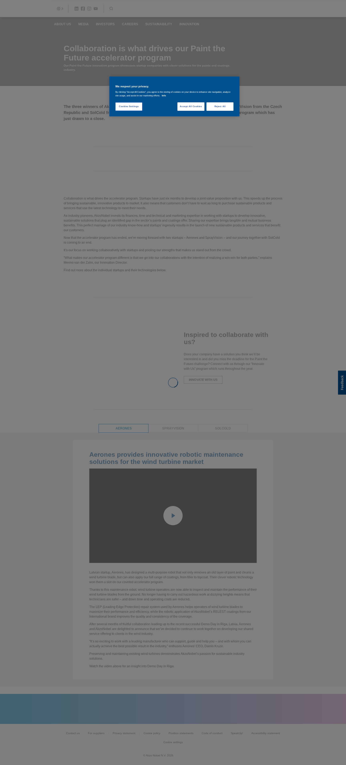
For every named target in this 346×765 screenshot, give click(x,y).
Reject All (220, 106)
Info (164, 95)
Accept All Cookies (191, 106)
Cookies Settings (129, 106)
